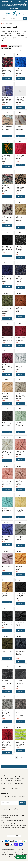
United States (13, 835)
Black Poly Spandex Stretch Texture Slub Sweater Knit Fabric (20, 249)
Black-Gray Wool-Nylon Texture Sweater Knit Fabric (20, 596)
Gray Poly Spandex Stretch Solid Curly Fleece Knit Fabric (20, 396)
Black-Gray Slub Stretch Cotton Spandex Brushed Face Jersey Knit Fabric (7, 683)
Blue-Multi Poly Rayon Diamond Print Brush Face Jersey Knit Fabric (6, 100)
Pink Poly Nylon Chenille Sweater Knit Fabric (20, 452)
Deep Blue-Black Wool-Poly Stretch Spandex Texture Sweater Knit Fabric (20, 653)
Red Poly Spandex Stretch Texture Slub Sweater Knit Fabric (7, 367)
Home (2, 23)
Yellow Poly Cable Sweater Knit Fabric (7, 595)
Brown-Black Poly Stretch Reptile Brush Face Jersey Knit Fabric (20, 100)
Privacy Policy (8, 851)
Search (4, 849)
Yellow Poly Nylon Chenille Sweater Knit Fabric (20, 510)
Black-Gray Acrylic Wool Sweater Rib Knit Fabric (7, 624)
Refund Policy (20, 849)
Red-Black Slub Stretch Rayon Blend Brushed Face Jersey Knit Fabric (6, 744)
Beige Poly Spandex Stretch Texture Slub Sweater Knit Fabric (20, 219)
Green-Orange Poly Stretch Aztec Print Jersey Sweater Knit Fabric (7, 158)
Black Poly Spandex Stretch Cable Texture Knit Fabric (7, 249)
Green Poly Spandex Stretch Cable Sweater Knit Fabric (20, 425)
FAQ (23, 853)
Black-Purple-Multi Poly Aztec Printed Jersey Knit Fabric (7, 71)
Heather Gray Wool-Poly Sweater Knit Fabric (19, 538)
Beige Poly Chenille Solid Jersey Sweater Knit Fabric (6, 396)
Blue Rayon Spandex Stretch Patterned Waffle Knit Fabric (20, 71)
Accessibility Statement (7, 854)
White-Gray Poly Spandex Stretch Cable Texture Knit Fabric (20, 367)
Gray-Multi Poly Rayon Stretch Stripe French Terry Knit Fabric (20, 129)
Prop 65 (17, 854)
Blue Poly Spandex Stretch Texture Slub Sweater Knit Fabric (20, 280)
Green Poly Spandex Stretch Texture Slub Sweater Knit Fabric (6, 310)
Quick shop (7, 78)
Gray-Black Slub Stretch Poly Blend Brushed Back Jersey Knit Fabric (20, 714)
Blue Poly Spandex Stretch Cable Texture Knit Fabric (7, 279)
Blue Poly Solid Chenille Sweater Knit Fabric (6, 537)
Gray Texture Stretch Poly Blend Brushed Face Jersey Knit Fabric (6, 714)
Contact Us (24, 854)
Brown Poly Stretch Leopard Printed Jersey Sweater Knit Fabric (20, 189)
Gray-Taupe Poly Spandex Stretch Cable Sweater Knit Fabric (6, 425)
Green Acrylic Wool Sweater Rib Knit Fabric (7, 651)
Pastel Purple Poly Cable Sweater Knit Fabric (7, 566)
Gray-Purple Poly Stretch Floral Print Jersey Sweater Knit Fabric (7, 218)
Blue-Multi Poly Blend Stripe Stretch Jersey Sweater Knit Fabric (6, 189)
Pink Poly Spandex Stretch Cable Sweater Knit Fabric (6, 482)
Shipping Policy (11, 849)
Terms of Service (17, 851)
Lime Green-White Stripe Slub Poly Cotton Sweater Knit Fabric (20, 743)
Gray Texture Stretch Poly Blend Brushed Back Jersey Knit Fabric (20, 683)
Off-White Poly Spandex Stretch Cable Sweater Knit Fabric (6, 453)
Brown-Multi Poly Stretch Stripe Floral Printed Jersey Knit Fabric (7, 129)
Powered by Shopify (14, 858)
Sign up (22, 802)
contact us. (15, 788)
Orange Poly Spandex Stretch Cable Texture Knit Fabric (20, 309)
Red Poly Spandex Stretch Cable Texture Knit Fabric (7, 339)
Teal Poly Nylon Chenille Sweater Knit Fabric (6, 510)
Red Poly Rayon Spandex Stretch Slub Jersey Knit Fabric (20, 157)
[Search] (25, 18)
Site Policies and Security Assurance (11, 853)
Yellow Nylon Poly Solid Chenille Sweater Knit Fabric (20, 567)
